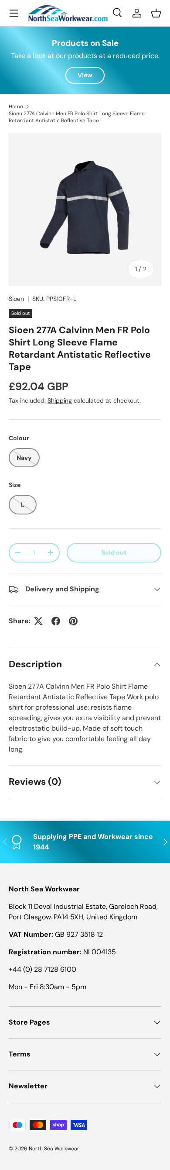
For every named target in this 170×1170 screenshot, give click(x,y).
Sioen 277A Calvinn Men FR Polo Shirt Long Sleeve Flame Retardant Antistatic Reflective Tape (77, 117)
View (85, 75)
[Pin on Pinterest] (73, 621)
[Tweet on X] (38, 621)
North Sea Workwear (54, 1148)
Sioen (16, 299)
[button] (156, 13)
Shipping (60, 400)
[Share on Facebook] (56, 621)
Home (16, 106)
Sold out (114, 552)
